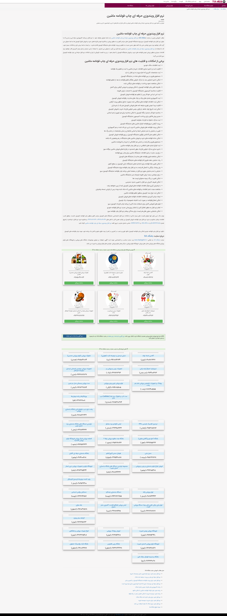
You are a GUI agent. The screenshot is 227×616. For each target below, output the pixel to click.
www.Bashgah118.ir (140, 240)
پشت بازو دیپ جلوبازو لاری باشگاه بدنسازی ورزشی (79, 410)
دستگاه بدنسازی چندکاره (113, 492)
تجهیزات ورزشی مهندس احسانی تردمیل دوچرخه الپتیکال (79, 369)
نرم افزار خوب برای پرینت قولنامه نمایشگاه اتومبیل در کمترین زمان (142, 580)
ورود (200, 1)
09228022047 (101, 219)
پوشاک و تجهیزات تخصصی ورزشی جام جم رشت (148, 384)
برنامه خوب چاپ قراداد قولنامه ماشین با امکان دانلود (146, 590)
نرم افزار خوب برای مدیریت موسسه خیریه (149, 600)
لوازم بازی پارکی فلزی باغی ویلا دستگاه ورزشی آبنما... (148, 506)
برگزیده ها (173, 1)
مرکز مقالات (216, 9)
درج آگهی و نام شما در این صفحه (116, 336)
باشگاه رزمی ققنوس (113, 544)
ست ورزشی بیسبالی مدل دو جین (79, 383)
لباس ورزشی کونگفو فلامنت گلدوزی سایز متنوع (113, 506)
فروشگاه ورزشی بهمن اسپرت (148, 531)
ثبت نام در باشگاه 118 (191, 1)
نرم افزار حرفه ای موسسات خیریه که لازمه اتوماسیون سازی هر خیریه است (141, 584)
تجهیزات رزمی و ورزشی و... (113, 368)
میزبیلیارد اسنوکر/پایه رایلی (148, 368)
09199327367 (135, 223)
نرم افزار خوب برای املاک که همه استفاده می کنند (147, 604)
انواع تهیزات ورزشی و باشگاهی (79, 531)
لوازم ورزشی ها (150, 6)
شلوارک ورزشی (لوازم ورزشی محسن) (79, 355)
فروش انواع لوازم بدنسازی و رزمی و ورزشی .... (148, 466)
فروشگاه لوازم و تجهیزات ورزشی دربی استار (79, 466)
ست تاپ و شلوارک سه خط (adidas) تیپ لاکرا (113, 397)
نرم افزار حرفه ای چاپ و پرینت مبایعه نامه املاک (147, 577)
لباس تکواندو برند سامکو (113, 424)
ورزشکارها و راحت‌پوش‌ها (79, 396)
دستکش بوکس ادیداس (78, 492)
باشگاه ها (130, 6)
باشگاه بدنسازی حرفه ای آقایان (79, 453)
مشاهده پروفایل (148, 283)
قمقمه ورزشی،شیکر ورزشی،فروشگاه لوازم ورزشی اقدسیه (79, 439)
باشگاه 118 (223, 9)
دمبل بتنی (148, 453)
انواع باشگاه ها (208, 6)
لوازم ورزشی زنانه (148, 492)
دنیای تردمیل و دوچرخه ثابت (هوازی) (113, 355)
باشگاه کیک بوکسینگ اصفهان (79, 544)
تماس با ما (166, 1)
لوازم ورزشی (169, 6)
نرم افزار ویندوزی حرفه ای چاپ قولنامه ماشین (124, 38)
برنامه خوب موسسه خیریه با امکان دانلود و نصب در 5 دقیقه (144, 594)
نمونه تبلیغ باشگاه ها (154, 607)
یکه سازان (79, 505)
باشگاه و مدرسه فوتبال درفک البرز (148, 557)
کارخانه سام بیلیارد (79, 518)
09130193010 (145, 223)
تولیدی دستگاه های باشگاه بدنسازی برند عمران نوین (79, 425)
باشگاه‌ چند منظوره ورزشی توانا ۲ (113, 438)
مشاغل (224, 6)
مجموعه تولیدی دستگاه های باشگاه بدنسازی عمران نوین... (113, 467)
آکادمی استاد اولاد (148, 355)
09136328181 (156, 223)
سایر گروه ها (189, 6)
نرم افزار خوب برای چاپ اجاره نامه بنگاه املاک (148, 597)
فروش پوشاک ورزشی (113, 531)
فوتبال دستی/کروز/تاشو (113, 453)
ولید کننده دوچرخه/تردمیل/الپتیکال (79, 479)
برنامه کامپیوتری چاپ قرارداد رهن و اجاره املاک (147, 587)
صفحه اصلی (207, 1)
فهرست (181, 1)
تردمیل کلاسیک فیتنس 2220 (148, 424)
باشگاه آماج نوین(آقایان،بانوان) (148, 438)
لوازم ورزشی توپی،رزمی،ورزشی (113, 383)
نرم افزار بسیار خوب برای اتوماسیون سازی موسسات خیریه (145, 574)
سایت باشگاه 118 (119, 615)
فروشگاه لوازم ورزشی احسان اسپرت (148, 544)
